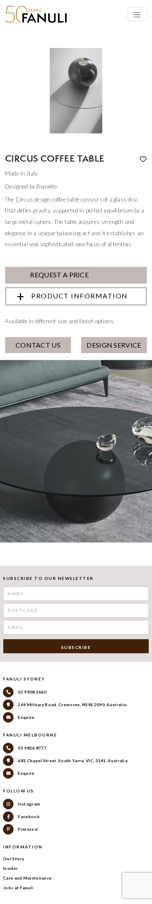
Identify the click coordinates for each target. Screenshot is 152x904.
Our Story (13, 858)
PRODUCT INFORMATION (79, 296)
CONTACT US (38, 345)
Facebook (28, 816)
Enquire (25, 717)
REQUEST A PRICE (59, 275)
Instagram (28, 803)
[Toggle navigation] (137, 14)
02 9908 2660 (31, 691)
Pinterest (27, 829)
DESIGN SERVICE (114, 345)
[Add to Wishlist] (143, 159)
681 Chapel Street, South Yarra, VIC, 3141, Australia (72, 760)
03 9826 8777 (31, 747)
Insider (10, 868)
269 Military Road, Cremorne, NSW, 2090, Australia (71, 704)
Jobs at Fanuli (18, 887)
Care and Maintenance (27, 877)
